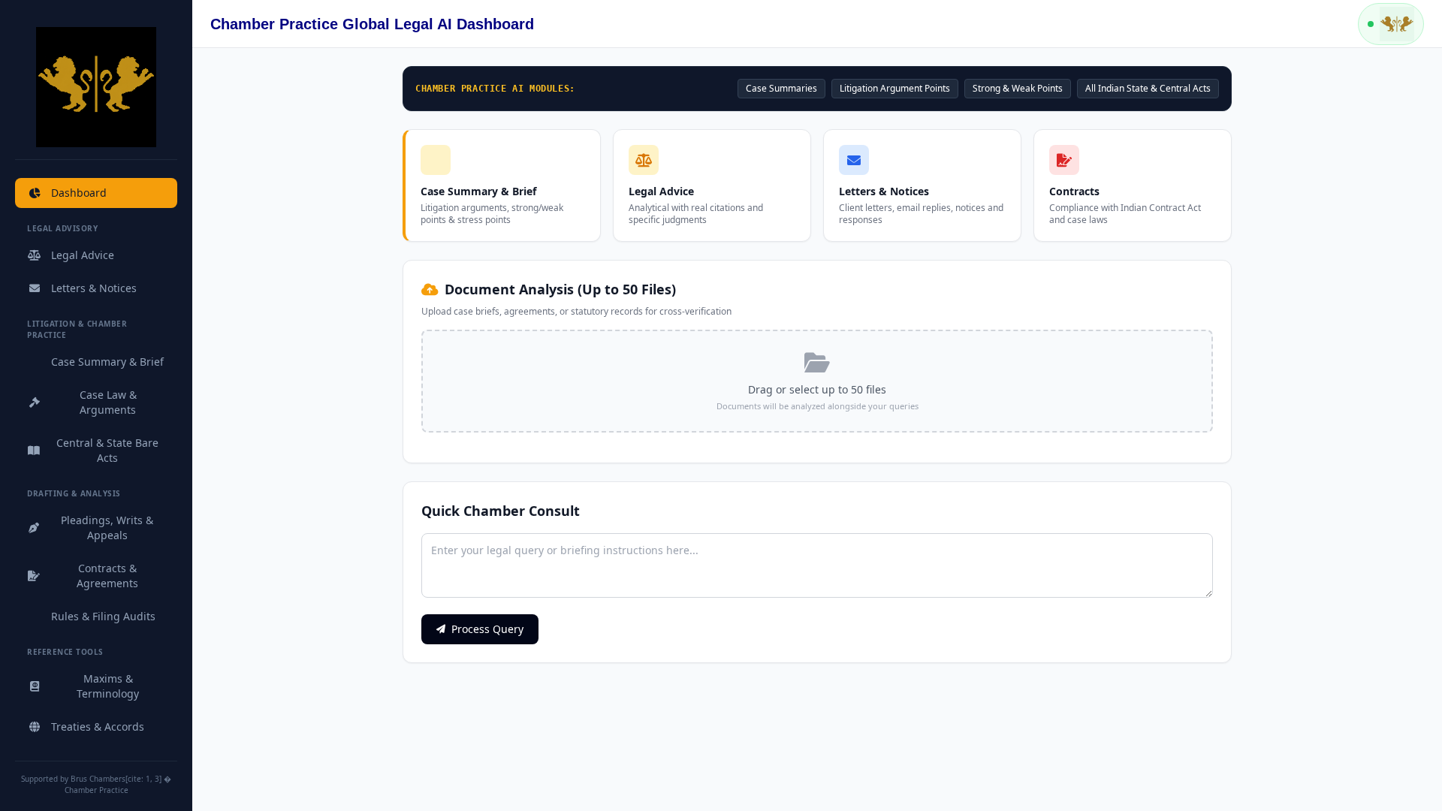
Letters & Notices (94, 288)
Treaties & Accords (97, 726)
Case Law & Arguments (108, 402)
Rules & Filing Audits (103, 616)
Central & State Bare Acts (107, 450)
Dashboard (79, 192)
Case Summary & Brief (107, 361)
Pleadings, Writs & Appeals (107, 527)
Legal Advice (82, 255)
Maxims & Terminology (108, 686)
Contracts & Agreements (107, 575)
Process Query (487, 629)
